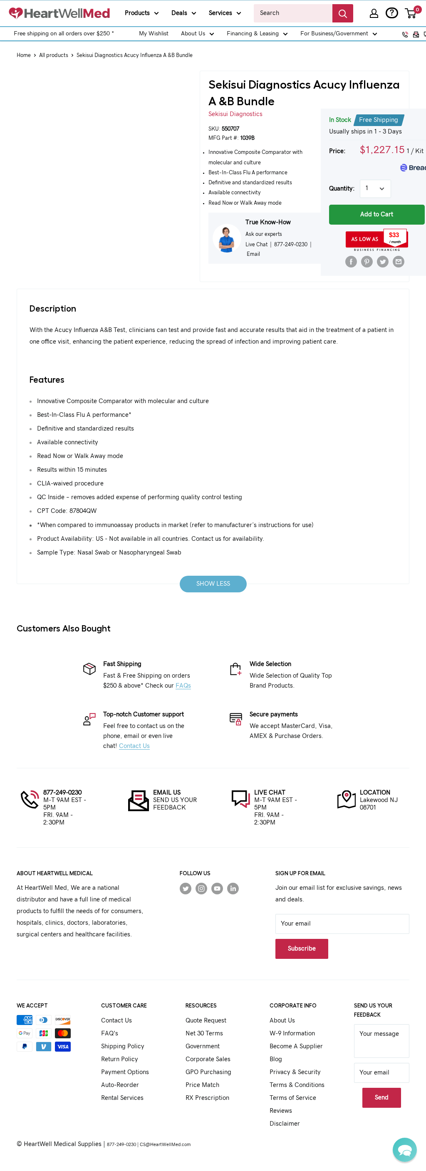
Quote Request (206, 1021)
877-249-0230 (62, 793)
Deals (179, 13)
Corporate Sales (208, 1059)
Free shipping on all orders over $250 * (64, 34)
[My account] (374, 13)
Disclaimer (285, 1124)
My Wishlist (153, 34)
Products (137, 13)
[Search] (342, 13)
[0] (411, 13)
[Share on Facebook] (351, 261)
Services (220, 13)
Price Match (202, 1085)
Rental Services (122, 1098)
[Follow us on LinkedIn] (233, 888)
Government (203, 1046)
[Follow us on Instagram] (201, 888)
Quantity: (342, 189)
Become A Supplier (296, 1046)
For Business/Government (334, 34)
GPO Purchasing (208, 1072)
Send (382, 1097)
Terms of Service (293, 1098)
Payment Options (125, 1072)
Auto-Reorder (120, 1085)
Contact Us (134, 746)
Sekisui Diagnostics (235, 114)
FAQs (183, 686)
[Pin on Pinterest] (367, 261)
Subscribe (302, 949)
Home (24, 55)
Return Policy (119, 1059)
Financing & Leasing (253, 34)
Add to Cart (376, 214)
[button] (405, 1150)
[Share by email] (398, 261)
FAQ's (109, 1033)
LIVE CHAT (269, 793)
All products (53, 55)
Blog (276, 1059)
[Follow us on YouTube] (217, 888)
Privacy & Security (295, 1072)
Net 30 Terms (204, 1033)
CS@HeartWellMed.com (165, 1144)
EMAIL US (167, 793)
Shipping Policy (122, 1046)
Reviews (281, 1111)
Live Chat (256, 244)
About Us (193, 34)
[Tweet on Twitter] (383, 261)
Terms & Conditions (297, 1085)
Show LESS (213, 584)
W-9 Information (292, 1033)
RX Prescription (207, 1098)
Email (253, 254)
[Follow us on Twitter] (185, 888)
